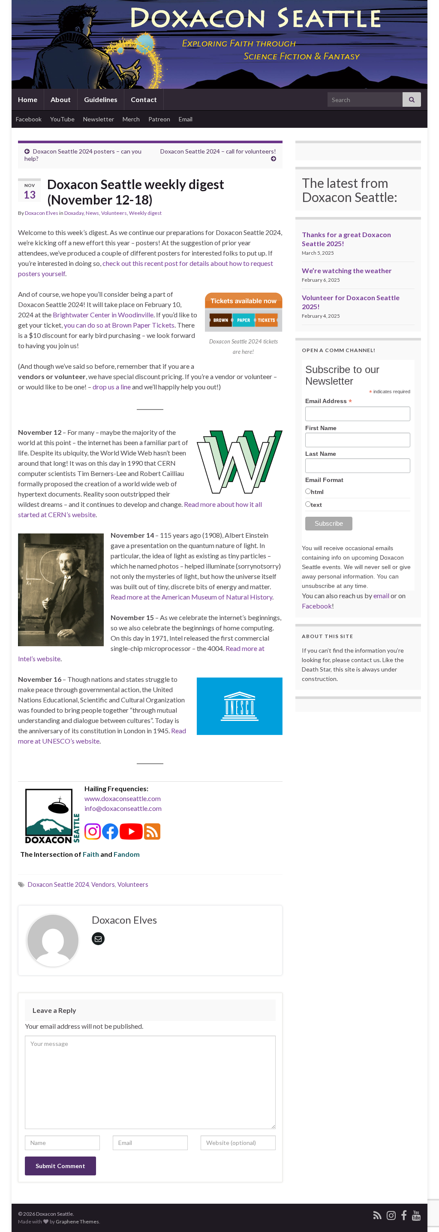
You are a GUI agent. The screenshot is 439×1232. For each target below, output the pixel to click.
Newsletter (98, 119)
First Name (321, 428)
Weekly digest (145, 213)
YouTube (62, 119)
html (317, 491)
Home (27, 99)
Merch (131, 119)
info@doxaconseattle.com (123, 808)
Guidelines (100, 99)
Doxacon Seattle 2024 (58, 884)
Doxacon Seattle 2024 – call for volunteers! (218, 151)
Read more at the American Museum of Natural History (191, 597)
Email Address (328, 401)
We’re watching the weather (347, 270)
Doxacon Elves (41, 213)
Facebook (29, 119)
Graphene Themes (77, 1221)
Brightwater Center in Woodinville (103, 314)
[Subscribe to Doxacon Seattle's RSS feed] (377, 1214)
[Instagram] (391, 1214)
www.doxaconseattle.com (122, 798)
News (92, 213)
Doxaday (74, 213)
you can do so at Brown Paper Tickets (119, 325)
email (381, 595)
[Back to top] (419, 1212)
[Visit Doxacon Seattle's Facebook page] (404, 1214)
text (316, 504)
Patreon (159, 119)
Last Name (320, 453)
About (61, 99)
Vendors (103, 884)
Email (185, 119)
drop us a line (112, 387)
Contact (144, 99)
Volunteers (114, 213)
